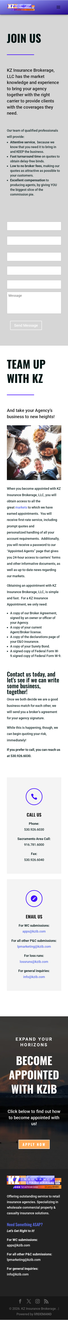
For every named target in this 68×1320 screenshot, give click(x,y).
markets (21, 507)
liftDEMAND (43, 1314)
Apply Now (34, 1144)
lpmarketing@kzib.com (34, 946)
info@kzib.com (34, 977)
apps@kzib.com (34, 931)
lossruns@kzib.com (34, 962)
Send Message (26, 325)
